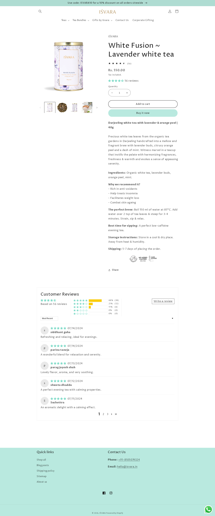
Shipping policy (46, 470)
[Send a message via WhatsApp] (208, 509)
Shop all (41, 459)
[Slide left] (40, 107)
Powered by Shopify (114, 513)
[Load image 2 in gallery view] (62, 107)
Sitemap (41, 476)
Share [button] (115, 269)
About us (42, 481)
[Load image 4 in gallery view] (87, 107)
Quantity (113, 86)
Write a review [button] (163, 301)
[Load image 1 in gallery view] (49, 107)
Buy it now (143, 113)
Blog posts (43, 465)
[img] (59, 328)
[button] (40, 11)
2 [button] (103, 414)
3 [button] (107, 414)
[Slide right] (96, 107)
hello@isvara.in (127, 466)
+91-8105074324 (129, 459)
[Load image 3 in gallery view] (74, 107)
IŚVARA (102, 513)
